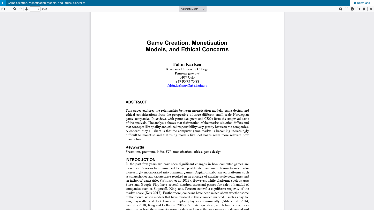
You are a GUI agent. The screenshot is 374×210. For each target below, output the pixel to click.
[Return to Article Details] (3, 3)
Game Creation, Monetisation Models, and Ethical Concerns (47, 3)
